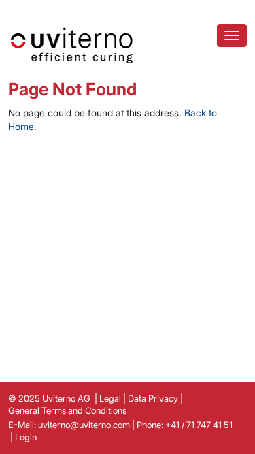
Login (26, 437)
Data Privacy (153, 398)
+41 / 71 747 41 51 (199, 424)
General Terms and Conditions (67, 410)
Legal (110, 398)
